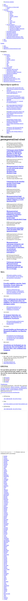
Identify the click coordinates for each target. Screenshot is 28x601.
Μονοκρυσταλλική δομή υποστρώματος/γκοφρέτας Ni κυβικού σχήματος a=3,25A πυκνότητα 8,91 (15, 199)
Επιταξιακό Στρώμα (11, 31)
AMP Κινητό (23, 387)
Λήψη (8, 8)
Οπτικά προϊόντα (11, 24)
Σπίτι (5, 4)
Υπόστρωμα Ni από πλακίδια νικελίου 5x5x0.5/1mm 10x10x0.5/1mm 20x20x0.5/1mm (15, 184)
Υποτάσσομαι (4, 384)
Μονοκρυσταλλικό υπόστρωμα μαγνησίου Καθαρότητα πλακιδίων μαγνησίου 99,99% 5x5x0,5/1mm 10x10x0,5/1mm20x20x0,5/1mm (16, 215)
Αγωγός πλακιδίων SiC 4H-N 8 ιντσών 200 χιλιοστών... (14, 92)
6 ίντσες (8, 389)
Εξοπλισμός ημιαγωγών (12, 35)
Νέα (5, 39)
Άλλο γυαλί (12, 22)
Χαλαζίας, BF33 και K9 (15, 26)
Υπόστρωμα (9, 11)
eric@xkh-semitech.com (9, 362)
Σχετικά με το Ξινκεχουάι (13, 7)
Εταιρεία (6, 5)
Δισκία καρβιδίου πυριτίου (16, 389)
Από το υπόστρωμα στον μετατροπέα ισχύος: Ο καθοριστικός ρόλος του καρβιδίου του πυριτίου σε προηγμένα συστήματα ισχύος (15, 301)
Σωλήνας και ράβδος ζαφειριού (17, 28)
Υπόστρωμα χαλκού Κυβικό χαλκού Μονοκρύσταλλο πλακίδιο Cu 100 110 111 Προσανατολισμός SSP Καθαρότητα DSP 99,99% (15, 153)
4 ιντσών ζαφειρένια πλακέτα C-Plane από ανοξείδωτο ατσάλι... (14, 108)
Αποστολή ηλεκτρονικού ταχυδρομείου (10, 392)
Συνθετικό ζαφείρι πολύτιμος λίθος (15, 36)
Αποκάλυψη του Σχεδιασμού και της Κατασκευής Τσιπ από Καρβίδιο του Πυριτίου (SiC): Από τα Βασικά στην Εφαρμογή (15, 347)
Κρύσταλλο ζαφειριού (15, 27)
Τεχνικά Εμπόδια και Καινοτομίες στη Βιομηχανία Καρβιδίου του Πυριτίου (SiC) (15, 331)
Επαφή (5, 40)
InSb (11, 23)
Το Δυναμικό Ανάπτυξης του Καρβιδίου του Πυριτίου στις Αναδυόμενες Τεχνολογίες (13, 316)
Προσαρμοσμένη (23, 388)
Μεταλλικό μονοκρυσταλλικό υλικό (15, 38)
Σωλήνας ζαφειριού (5, 388)
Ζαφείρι (11, 12)
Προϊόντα (6, 9)
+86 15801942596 (8, 398)
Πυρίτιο (11, 15)
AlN (11, 18)
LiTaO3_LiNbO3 (14, 16)
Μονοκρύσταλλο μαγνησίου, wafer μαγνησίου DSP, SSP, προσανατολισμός (15, 229)
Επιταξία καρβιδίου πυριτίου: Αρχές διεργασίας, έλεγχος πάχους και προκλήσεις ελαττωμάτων (15, 285)
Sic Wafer (3, 389)
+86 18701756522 (17, 398)
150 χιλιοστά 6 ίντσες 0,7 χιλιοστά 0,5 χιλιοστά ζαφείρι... (15, 101)
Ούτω (11, 13)
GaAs (11, 20)
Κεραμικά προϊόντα (11, 32)
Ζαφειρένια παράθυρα (15, 30)
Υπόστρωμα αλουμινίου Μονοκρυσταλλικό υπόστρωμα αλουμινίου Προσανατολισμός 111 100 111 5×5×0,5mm (15, 265)
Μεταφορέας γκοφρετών (12, 34)
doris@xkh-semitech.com (10, 363)
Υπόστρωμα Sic (14, 388)
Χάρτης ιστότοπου (15, 387)
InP (10, 19)
